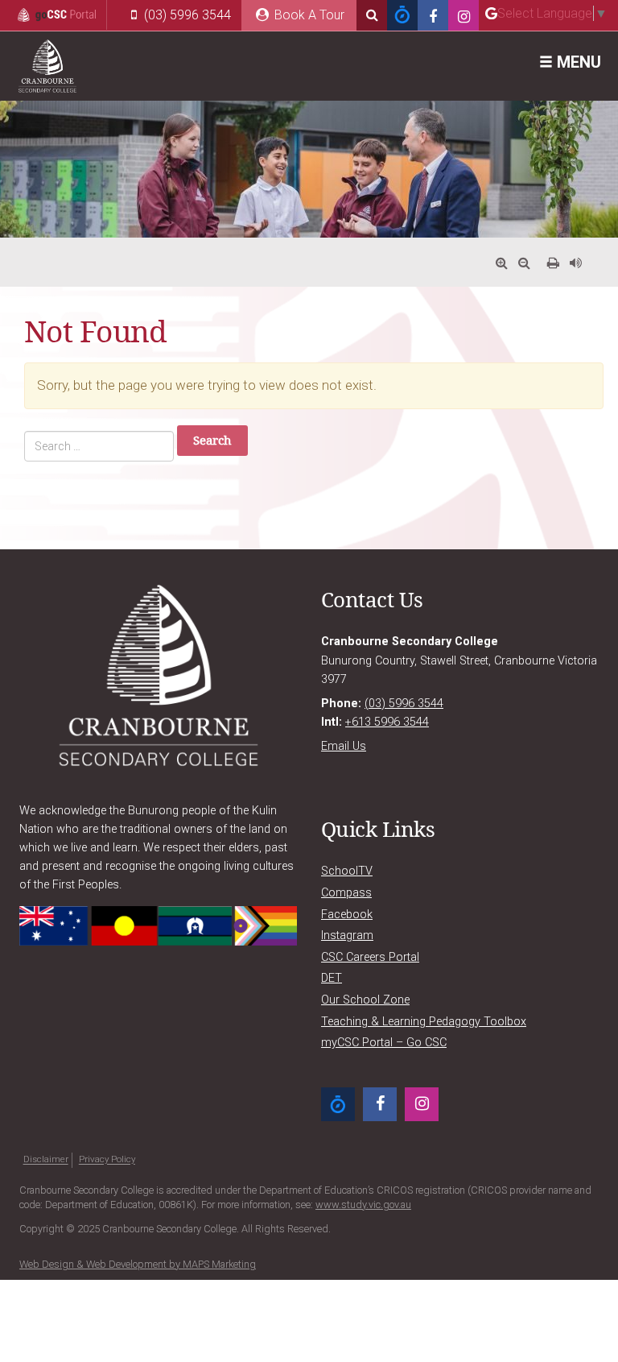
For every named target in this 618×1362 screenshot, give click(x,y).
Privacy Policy (107, 1159)
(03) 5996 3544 (186, 15)
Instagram (347, 935)
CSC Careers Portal (370, 957)
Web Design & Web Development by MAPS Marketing (137, 1264)
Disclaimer (45, 1159)
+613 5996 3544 (387, 722)
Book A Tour (307, 15)
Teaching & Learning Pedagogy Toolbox (423, 1022)
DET (331, 978)
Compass (346, 893)
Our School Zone (365, 1000)
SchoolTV (347, 871)
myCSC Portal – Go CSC (384, 1042)
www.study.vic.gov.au (363, 1204)
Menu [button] (577, 62)
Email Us (343, 746)
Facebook (347, 914)
